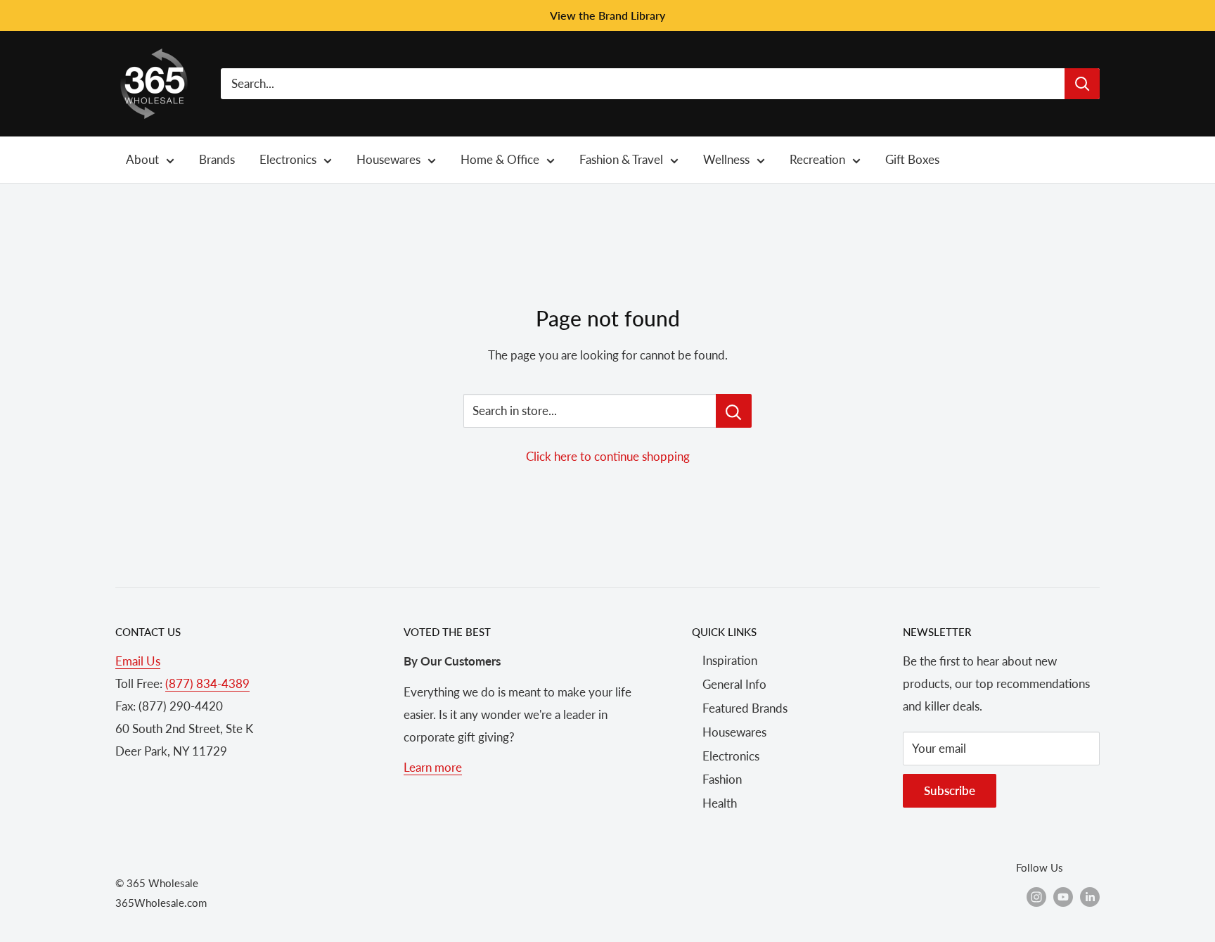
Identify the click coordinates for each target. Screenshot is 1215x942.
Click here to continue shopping (608, 456)
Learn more (433, 767)
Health (719, 803)
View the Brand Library (607, 15)
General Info (734, 684)
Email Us (137, 661)
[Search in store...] (734, 411)
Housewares (734, 732)
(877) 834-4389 (207, 683)
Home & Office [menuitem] (500, 159)
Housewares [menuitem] (388, 159)
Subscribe (949, 790)
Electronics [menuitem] (287, 159)
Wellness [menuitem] (726, 159)
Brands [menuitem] (217, 159)
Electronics (730, 756)
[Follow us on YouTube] (1063, 896)
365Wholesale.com (161, 902)
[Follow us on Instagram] (1036, 896)
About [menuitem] (142, 159)
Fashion (722, 779)
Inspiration (729, 660)
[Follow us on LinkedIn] (1090, 896)
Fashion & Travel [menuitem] (621, 159)
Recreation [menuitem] (817, 159)
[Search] (1082, 83)
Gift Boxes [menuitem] (912, 159)
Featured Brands (745, 708)
